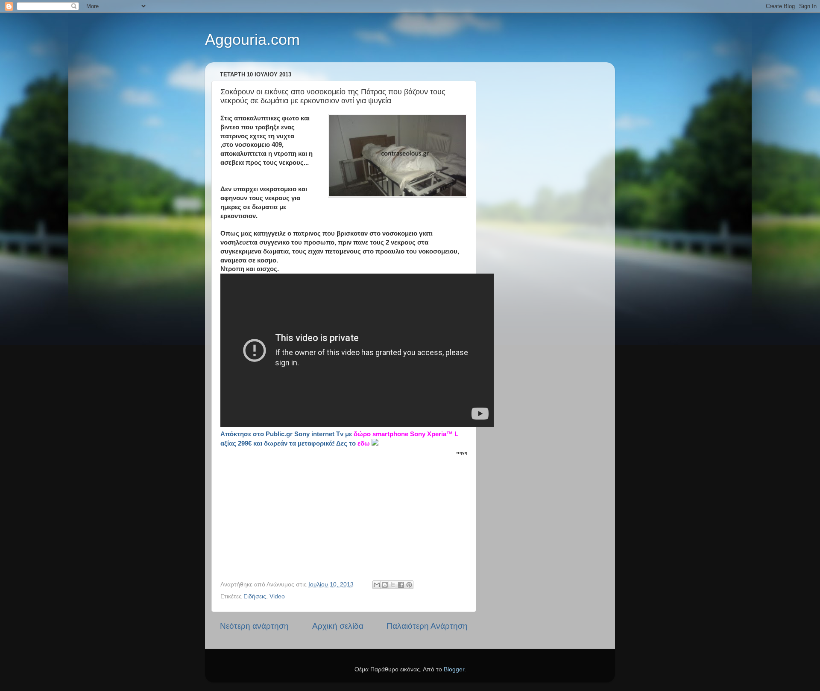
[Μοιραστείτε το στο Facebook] (401, 584)
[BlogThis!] (385, 584)
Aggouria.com (252, 39)
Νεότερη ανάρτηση (254, 625)
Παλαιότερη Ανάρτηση (427, 625)
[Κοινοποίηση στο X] (393, 584)
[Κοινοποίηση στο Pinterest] (409, 584)
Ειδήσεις (254, 596)
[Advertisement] (349, 510)
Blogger (454, 669)
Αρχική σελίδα (337, 625)
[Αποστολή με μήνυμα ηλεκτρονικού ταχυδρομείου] (376, 584)
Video (277, 596)
